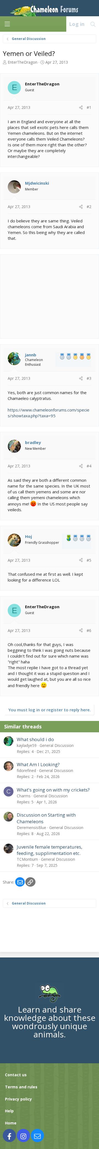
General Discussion (57, 745)
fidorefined (26, 770)
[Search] (93, 24)
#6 (89, 630)
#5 (89, 560)
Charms (24, 795)
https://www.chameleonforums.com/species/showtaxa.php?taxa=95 (48, 412)
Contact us (16, 1074)
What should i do (35, 739)
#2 (89, 206)
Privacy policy (18, 1099)
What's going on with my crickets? (53, 790)
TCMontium (27, 859)
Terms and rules (21, 1086)
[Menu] (7, 24)
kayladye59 (27, 745)
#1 (89, 107)
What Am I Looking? (38, 764)
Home (10, 1123)
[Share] (81, 107)
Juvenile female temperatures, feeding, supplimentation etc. (49, 850)
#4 (89, 466)
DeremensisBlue (31, 827)
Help (9, 1110)
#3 (89, 378)
